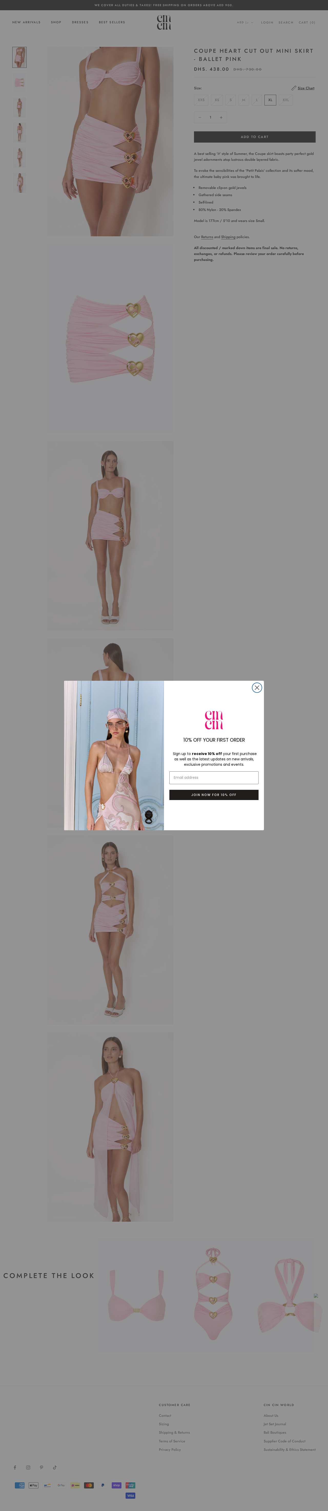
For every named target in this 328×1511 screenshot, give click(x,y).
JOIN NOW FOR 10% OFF (214, 795)
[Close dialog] (257, 688)
